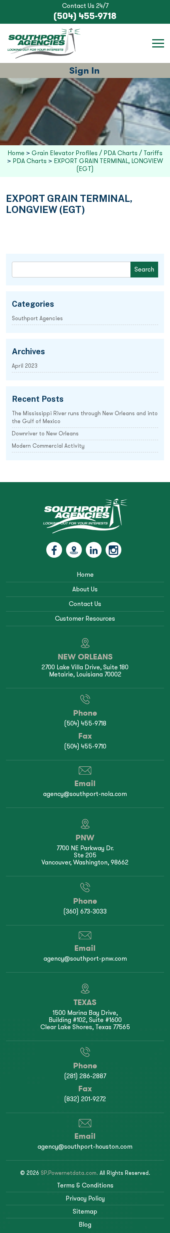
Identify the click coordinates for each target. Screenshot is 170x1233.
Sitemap (85, 1211)
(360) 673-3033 (85, 911)
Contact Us (85, 604)
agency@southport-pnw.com (85, 958)
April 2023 (25, 366)
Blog (85, 1224)
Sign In (84, 70)
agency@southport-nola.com (85, 794)
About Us (85, 589)
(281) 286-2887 (85, 1076)
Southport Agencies (37, 318)
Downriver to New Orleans (45, 433)
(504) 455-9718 (85, 16)
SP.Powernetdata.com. (69, 1173)
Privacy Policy (85, 1198)
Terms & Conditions (85, 1185)
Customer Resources (85, 618)
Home (85, 574)
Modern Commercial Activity (48, 446)
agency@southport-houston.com (85, 1146)
